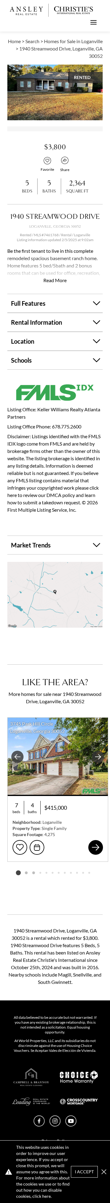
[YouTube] (70, 1124)
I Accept (84, 1171)
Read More (55, 280)
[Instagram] (55, 1124)
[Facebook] (39, 1124)
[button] (55, 595)
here (46, 1196)
